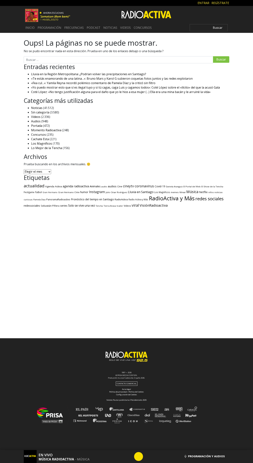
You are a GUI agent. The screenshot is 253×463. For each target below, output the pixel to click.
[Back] (120, 456)
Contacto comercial (127, 383)
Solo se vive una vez (81, 206)
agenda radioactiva (76, 186)
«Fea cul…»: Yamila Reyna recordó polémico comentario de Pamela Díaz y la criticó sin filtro (93, 83)
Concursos (143, 28)
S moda (150, 420)
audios (112, 186)
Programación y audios (206, 456)
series (63, 205)
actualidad (34, 186)
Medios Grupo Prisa (51, 421)
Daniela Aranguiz (174, 186)
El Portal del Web (192, 186)
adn (179, 409)
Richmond (81, 420)
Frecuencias (74, 28)
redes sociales (209, 198)
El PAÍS (84, 409)
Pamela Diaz (39, 199)
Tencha (99, 206)
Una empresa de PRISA (51, 412)
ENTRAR (203, 3)
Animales (95, 186)
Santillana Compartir (139, 409)
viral (135, 205)
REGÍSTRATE (220, 3)
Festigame (29, 192)
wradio (120, 415)
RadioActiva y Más (172, 198)
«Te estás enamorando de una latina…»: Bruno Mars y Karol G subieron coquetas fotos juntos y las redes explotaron (112, 78)
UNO (109, 415)
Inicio (30, 28)
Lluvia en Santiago (141, 192)
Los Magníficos (41, 143)
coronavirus (144, 186)
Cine (119, 186)
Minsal (182, 192)
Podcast (93, 28)
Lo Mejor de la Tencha (46, 148)
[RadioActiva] (146, 15)
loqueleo (166, 420)
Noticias (110, 28)
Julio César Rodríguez (116, 192)
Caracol (192, 409)
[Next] (156, 456)
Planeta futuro (175, 415)
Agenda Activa (53, 186)
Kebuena (189, 415)
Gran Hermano (50, 192)
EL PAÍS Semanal (162, 415)
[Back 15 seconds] (129, 456)
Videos (125, 28)
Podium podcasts (118, 420)
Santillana (119, 409)
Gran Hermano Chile (68, 192)
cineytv (128, 186)
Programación (49, 28)
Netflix (203, 192)
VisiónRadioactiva (154, 205)
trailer (120, 205)
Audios (36, 121)
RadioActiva (121, 199)
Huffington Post (89, 415)
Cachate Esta (40, 139)
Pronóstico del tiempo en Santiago (92, 199)
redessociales (32, 205)
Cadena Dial (148, 415)
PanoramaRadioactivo (58, 199)
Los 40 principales (102, 409)
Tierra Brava (110, 205)
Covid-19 (160, 186)
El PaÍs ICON (134, 420)
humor (84, 192)
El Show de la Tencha (212, 186)
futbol (38, 192)
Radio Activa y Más (138, 199)
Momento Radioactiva (46, 130)
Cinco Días (134, 415)
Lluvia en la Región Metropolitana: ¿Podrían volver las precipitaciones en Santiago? (88, 74)
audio (104, 186)
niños (211, 192)
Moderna (100, 420)
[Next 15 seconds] (147, 456)
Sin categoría (40, 112)
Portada (36, 126)
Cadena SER (154, 409)
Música (192, 191)
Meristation (184, 420)
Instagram (97, 192)
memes (175, 192)
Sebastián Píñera (50, 205)
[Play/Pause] (138, 456)
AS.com (167, 409)
